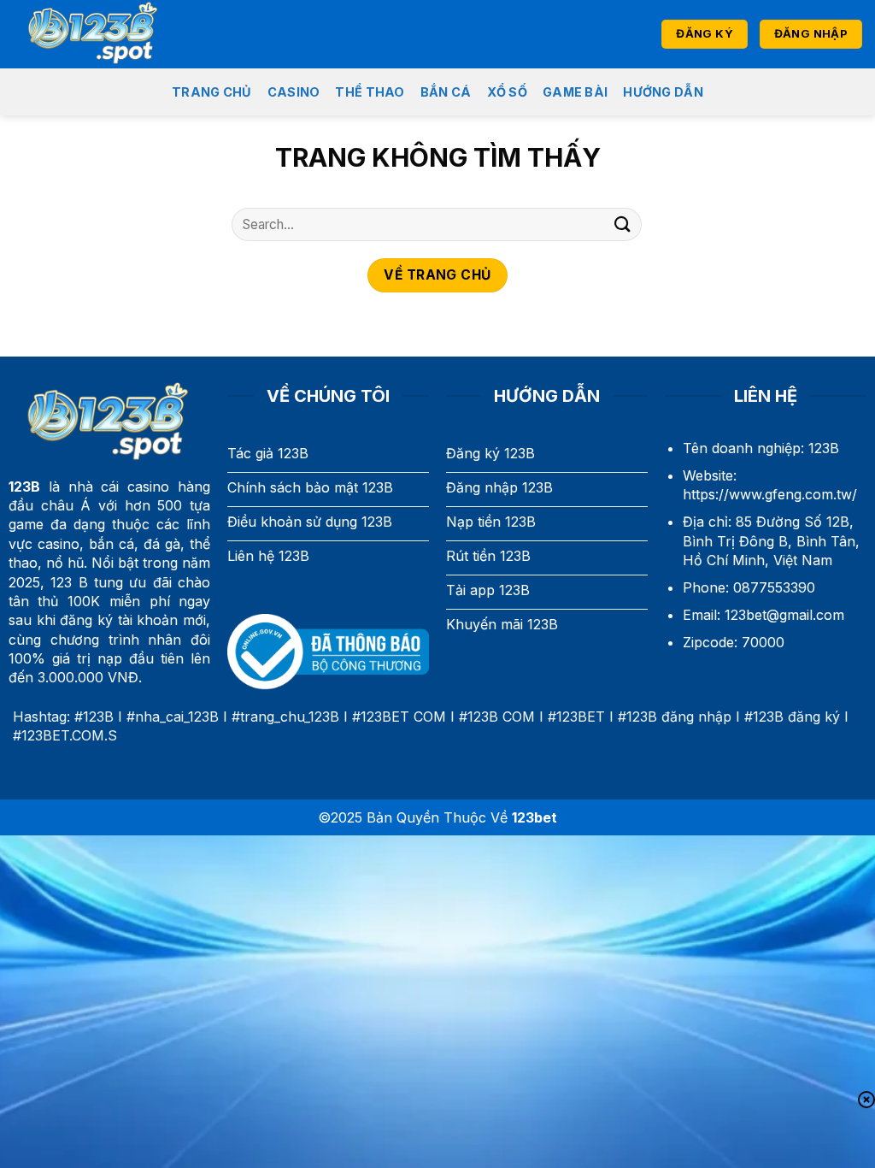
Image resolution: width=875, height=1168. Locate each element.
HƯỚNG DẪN (663, 92)
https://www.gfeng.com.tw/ (770, 494)
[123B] (102, 34)
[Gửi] (623, 224)
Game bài (575, 92)
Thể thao (369, 92)
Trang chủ (212, 92)
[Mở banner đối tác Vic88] (219, 1139)
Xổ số (507, 92)
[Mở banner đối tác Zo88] (656, 1139)
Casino (293, 92)
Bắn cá (446, 92)
